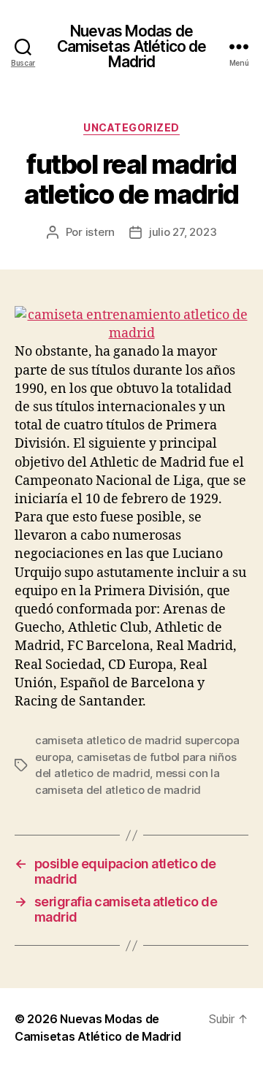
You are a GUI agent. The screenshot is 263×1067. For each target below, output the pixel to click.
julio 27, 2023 (182, 232)
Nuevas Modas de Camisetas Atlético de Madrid (132, 46)
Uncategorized (131, 127)
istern (100, 232)
